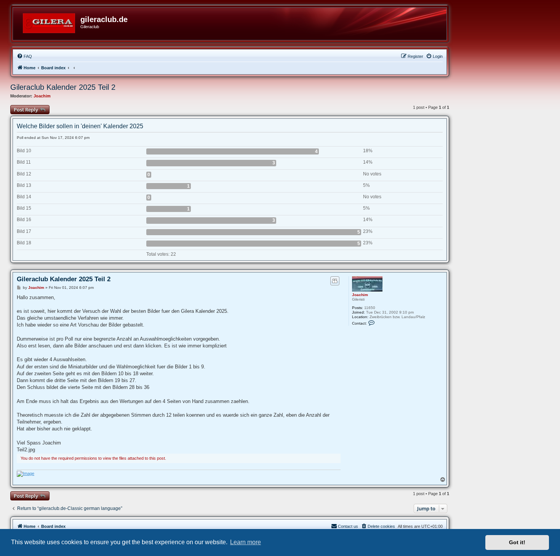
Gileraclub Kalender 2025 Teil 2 (62, 87)
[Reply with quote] (334, 280)
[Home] (49, 22)
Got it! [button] (517, 542)
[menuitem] (24, 56)
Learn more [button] (245, 542)
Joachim (42, 96)
